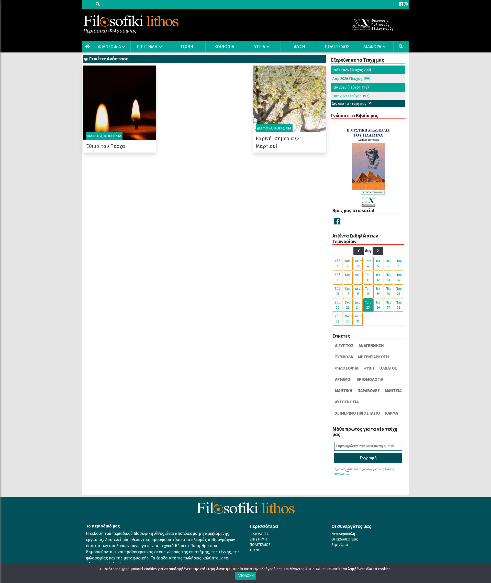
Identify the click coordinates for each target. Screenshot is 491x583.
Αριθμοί (343, 379)
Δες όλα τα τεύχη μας (349, 103)
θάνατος (388, 368)
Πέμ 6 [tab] (388, 263)
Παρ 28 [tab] (399, 304)
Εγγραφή (368, 458)
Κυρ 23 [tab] (348, 304)
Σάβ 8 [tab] (337, 277)
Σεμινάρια (339, 545)
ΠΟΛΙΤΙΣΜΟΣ (337, 46)
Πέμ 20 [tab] (388, 291)
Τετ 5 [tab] (378, 263)
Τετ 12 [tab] (378, 277)
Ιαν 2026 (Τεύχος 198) (350, 87)
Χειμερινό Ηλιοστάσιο (357, 413)
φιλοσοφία (346, 368)
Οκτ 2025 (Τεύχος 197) (351, 96)
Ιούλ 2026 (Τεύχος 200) (351, 70)
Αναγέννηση (371, 345)
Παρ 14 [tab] (399, 277)
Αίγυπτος (344, 345)
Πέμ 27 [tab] (388, 304)
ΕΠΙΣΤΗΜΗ (147, 46)
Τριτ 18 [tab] (368, 291)
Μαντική (343, 390)
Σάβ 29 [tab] (337, 318)
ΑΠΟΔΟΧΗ (246, 576)
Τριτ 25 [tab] (368, 304)
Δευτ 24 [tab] (358, 304)
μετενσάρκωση (373, 356)
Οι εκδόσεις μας (344, 539)
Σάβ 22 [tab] (337, 304)
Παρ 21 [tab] (399, 291)
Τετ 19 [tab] (378, 291)
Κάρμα (391, 413)
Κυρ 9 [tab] (348, 277)
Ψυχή (368, 368)
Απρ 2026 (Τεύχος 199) (351, 78)
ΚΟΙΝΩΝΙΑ (224, 46)
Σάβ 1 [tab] (337, 263)
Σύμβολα (344, 356)
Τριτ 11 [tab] (368, 277)
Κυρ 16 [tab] (348, 291)
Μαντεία (393, 390)
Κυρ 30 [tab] (348, 318)
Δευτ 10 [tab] (358, 277)
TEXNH (186, 46)
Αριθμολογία (370, 379)
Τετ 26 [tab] (378, 304)
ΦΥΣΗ (299, 46)
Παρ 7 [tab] (399, 263)
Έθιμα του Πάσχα (105, 146)
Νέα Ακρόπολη (343, 534)
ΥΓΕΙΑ (259, 46)
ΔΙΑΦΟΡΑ (372, 46)
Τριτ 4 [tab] (368, 263)
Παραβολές (369, 390)
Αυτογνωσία (347, 402)
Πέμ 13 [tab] (388, 277)
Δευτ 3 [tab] (358, 263)
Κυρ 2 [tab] (348, 263)
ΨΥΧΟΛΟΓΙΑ (259, 534)
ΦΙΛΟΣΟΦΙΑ (109, 46)
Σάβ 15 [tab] (337, 291)
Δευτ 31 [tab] (358, 318)
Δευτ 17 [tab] (358, 291)
